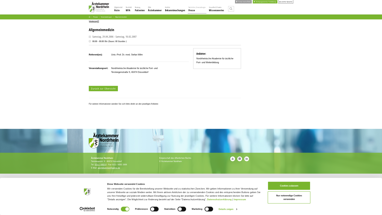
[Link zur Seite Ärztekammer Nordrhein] (89, 17)
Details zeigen (226, 209)
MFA (129, 9)
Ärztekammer (155, 9)
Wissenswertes (216, 9)
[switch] (154, 209)
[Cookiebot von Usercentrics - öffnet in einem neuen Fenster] (87, 209)
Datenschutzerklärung (219, 199)
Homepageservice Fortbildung (265, 2)
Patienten (140, 9)
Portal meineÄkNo (244, 2)
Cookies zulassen (289, 185)
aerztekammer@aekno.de (109, 168)
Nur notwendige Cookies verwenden (289, 197)
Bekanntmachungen (175, 9)
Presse (197, 9)
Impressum (240, 199)
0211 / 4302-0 (100, 164)
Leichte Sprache (286, 2)
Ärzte (118, 9)
